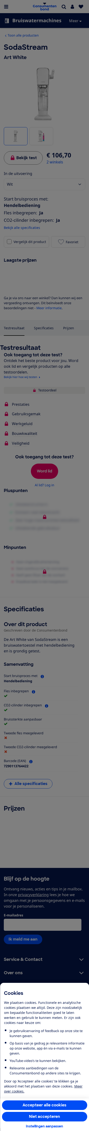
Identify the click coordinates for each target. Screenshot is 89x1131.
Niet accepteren (44, 1116)
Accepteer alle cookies (44, 1105)
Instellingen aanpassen (44, 1126)
